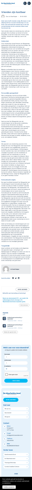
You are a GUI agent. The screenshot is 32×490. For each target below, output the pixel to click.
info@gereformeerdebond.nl (15, 435)
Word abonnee (22, 289)
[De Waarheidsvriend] (8, 3)
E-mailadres (7, 366)
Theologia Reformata (10, 462)
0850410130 (10, 440)
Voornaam (7, 354)
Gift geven (7, 416)
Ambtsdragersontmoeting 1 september (14, 318)
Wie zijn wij (7, 408)
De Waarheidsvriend (10, 458)
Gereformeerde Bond (10, 454)
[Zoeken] (25, 3)
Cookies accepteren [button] (9, 487)
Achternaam (7, 360)
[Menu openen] (29, 3)
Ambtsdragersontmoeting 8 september (14, 325)
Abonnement (8, 412)
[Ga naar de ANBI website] (16, 473)
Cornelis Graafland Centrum (12, 466)
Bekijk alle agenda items (10, 332)
